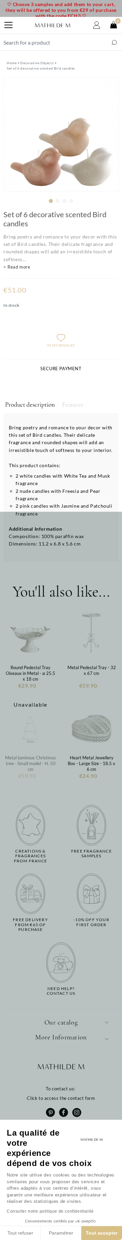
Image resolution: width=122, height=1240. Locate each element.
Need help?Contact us (61, 991)
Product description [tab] (30, 405)
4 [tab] (71, 201)
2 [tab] (58, 201)
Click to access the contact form (61, 1098)
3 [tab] (64, 201)
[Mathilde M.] (52, 25)
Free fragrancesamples (91, 853)
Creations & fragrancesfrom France (30, 856)
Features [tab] (72, 405)
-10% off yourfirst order (91, 922)
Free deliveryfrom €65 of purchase (30, 924)
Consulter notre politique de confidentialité (50, 1211)
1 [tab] (51, 201)
